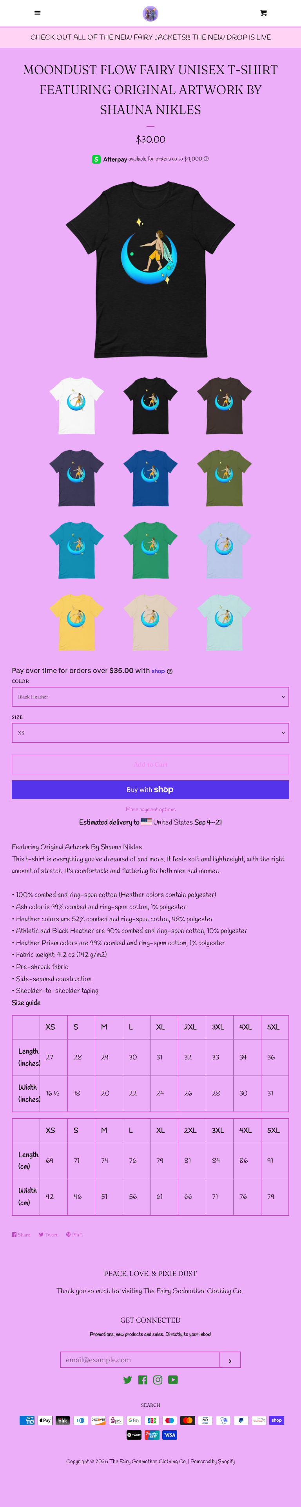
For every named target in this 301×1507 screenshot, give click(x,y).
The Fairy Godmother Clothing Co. (148, 1461)
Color (20, 681)
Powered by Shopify (212, 1461)
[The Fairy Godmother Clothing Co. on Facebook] (143, 1381)
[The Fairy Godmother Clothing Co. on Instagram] (158, 1381)
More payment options (151, 810)
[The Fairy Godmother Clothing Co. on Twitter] (127, 1381)
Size (17, 717)
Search (150, 1405)
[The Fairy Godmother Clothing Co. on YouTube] (173, 1381)
